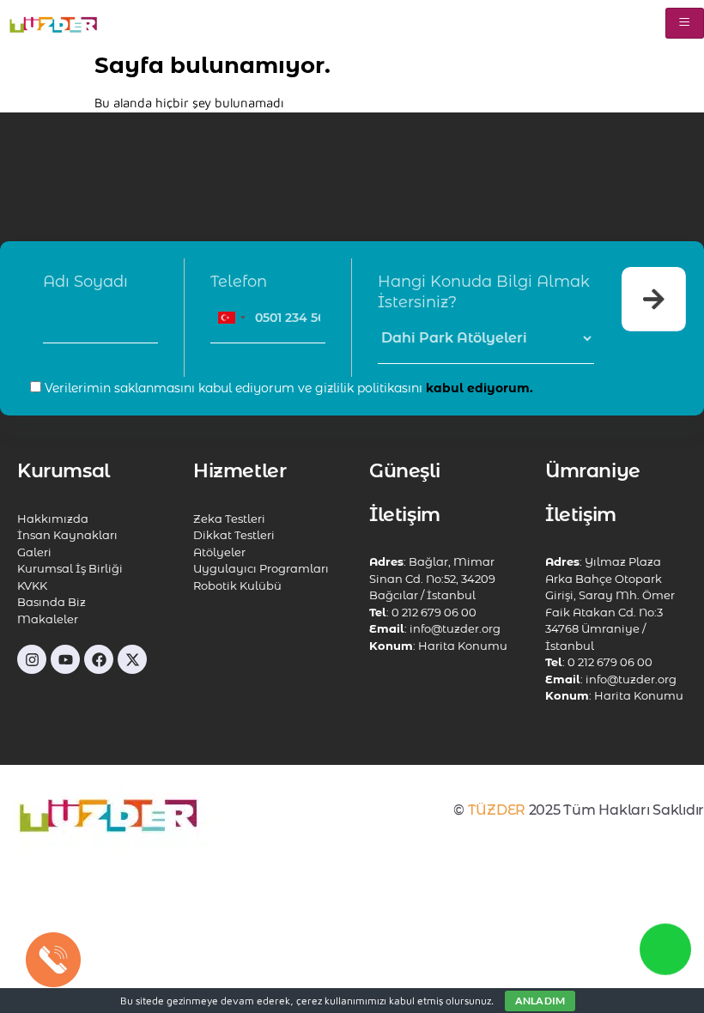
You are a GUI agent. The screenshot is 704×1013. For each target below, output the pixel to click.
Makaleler (47, 619)
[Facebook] (98, 659)
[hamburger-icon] (684, 23)
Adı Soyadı (85, 281)
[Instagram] (31, 659)
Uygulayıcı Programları (261, 568)
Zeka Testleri (229, 518)
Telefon (238, 281)
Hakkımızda (52, 518)
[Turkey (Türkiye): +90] (231, 318)
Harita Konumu (462, 645)
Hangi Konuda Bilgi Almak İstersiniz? (484, 292)
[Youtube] (65, 659)
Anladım (540, 1000)
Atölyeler (219, 552)
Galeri (34, 552)
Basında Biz (51, 602)
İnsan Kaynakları (67, 535)
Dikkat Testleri (234, 535)
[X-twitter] (132, 659)
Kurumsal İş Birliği (70, 568)
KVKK (32, 585)
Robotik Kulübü (237, 585)
